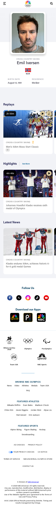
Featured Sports (28, 426)
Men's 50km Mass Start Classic (22, 147)
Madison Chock (42, 405)
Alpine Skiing (16, 430)
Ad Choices (19, 445)
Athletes (25, 386)
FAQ (28, 391)
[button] (49, 113)
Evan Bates (28, 405)
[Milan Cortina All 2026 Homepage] (28, 4)
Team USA (44, 386)
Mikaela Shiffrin (13, 405)
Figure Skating (30, 430)
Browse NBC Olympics (28, 382)
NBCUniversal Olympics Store (37, 459)
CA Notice (42, 452)
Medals (34, 386)
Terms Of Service (12, 459)
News (9, 386)
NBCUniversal (33, 482)
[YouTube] (46, 297)
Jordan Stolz (36, 410)
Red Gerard (21, 415)
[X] (18, 297)
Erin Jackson (34, 415)
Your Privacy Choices (23, 452)
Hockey (42, 430)
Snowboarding (28, 435)
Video (16, 386)
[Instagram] (28, 297)
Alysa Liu (48, 410)
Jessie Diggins (22, 410)
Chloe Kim (8, 410)
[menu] (4, 4)
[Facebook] (9, 297)
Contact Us (28, 466)
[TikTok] (37, 297)
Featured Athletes (28, 402)
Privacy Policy (35, 445)
